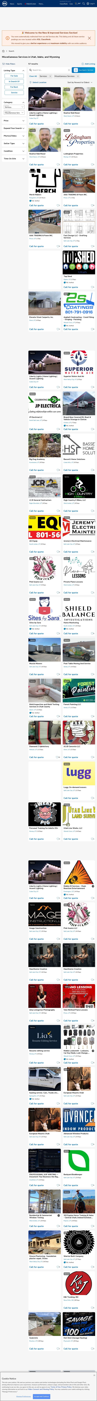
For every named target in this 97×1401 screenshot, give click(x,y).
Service (14, 92)
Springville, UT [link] (34, 1096)
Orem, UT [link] (32, 320)
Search (11, 51)
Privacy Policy (66, 1387)
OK (94, 1375)
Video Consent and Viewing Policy (41, 1389)
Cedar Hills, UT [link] (68, 462)
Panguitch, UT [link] (33, 198)
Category (7, 106)
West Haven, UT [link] (69, 116)
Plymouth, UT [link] (68, 1341)
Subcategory (8, 111)
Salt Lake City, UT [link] (69, 241)
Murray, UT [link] (67, 157)
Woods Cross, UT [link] (69, 323)
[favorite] (58, 123)
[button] (22, 107)
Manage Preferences (23, 1396)
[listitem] (44, 106)
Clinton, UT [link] (67, 423)
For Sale (14, 76)
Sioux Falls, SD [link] (68, 1300)
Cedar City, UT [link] (33, 118)
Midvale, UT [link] (33, 750)
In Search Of (14, 81)
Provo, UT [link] (67, 198)
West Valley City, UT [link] (70, 379)
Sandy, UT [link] (67, 667)
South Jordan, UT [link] (34, 544)
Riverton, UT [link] (33, 1341)
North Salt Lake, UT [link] (35, 420)
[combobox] (14, 107)
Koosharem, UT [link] (34, 462)
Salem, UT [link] (32, 710)
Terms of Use (56, 1387)
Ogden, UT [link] (67, 279)
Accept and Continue (41, 1396)
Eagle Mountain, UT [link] (35, 503)
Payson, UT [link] (67, 1221)
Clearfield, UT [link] (33, 1180)
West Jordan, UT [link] (69, 503)
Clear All (33, 76)
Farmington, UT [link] (69, 891)
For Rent (14, 87)
